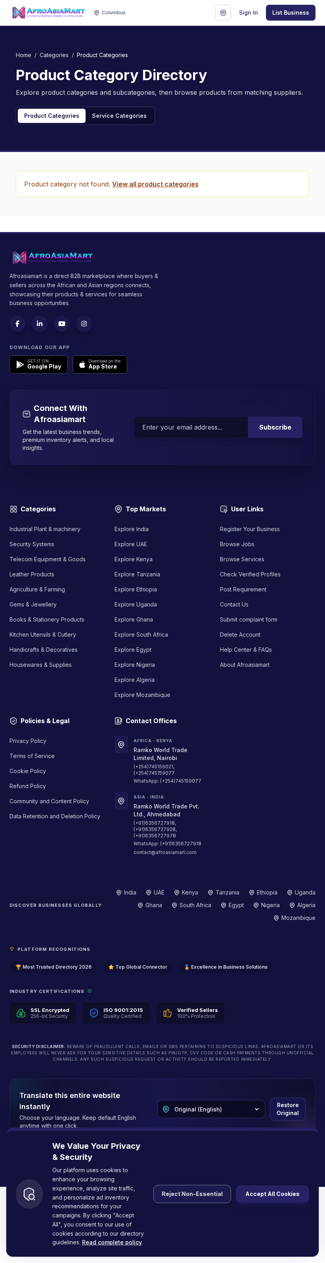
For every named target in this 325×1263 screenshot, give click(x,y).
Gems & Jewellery (33, 604)
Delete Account (240, 634)
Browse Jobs (237, 544)
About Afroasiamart (245, 664)
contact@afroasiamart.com (165, 852)
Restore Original (288, 1109)
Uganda (305, 892)
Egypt (236, 905)
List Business (290, 12)
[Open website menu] (223, 13)
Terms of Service (32, 755)
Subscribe (275, 427)
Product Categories (51, 115)
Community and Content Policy (49, 801)
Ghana (153, 905)
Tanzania (227, 892)
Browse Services (242, 559)
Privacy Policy (28, 740)
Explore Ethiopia (136, 589)
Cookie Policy (28, 771)
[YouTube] (62, 324)
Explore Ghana (134, 619)
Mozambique (298, 917)
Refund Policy (28, 786)
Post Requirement (243, 589)
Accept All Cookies (272, 1193)
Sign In (248, 12)
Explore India (132, 529)
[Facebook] (17, 324)
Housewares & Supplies (41, 664)
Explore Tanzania (137, 574)
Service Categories (119, 115)
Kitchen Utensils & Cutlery (43, 634)
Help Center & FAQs (246, 649)
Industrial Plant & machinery (45, 529)
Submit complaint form (248, 619)
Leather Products (32, 574)
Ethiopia (267, 892)
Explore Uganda (136, 604)
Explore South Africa (141, 634)
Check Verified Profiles (250, 574)
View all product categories (155, 184)
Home (23, 55)
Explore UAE (131, 544)
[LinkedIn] (40, 324)
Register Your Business (250, 529)
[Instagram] (84, 324)
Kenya (190, 892)
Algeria (306, 905)
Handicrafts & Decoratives (44, 649)
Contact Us (234, 604)
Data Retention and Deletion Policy (55, 816)
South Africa (195, 905)
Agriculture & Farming (37, 589)
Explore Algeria (135, 679)
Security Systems (32, 544)
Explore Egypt (133, 649)
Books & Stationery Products (47, 619)
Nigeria (270, 905)
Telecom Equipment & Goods (48, 559)
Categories (54, 55)
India (130, 892)
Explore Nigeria (135, 664)
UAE (159, 892)
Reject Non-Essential (192, 1193)
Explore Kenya (134, 559)
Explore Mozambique (142, 694)
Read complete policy (112, 1242)
